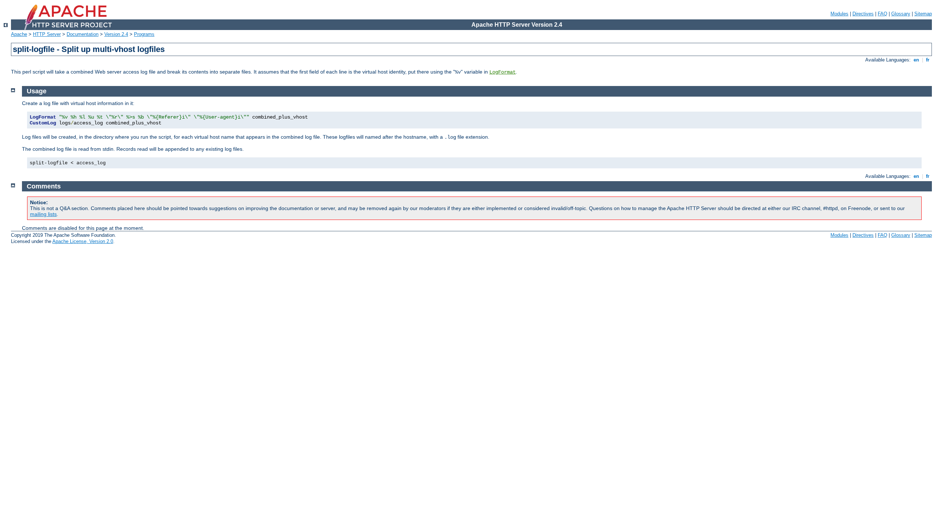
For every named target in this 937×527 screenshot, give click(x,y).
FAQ (882, 13)
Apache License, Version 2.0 (82, 241)
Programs (144, 34)
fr (928, 60)
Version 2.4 (116, 34)
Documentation (82, 34)
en (916, 60)
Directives (863, 13)
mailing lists (43, 214)
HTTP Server (47, 34)
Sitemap (923, 13)
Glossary (900, 13)
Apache (19, 34)
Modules (839, 13)
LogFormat (502, 72)
